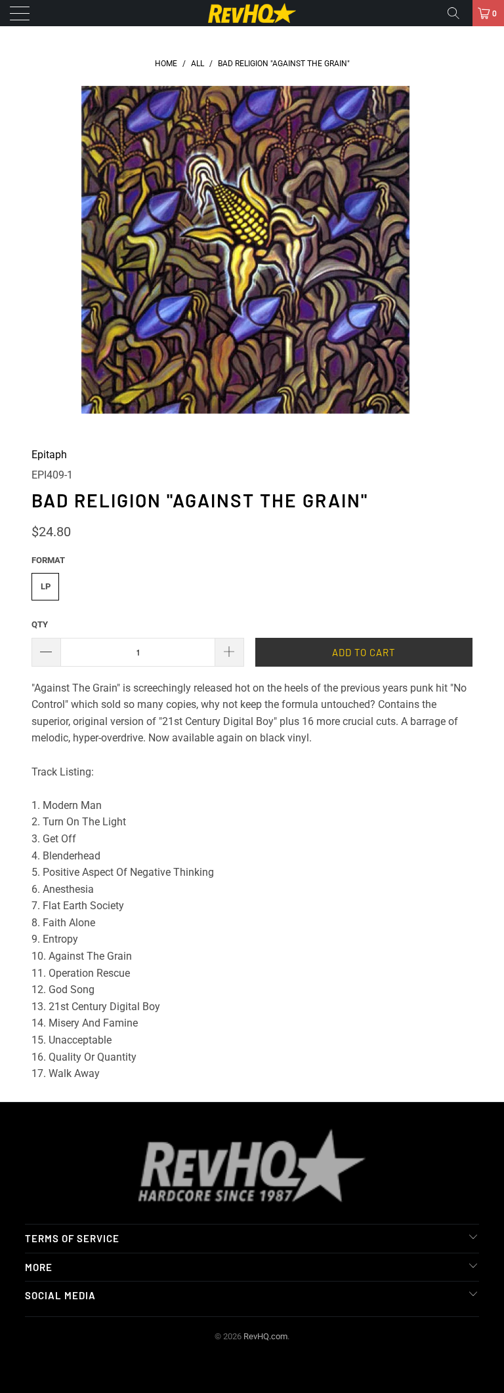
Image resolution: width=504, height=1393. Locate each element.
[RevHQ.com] (252, 13)
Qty (40, 624)
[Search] (458, 13)
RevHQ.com (265, 1336)
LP (46, 586)
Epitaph (49, 454)
